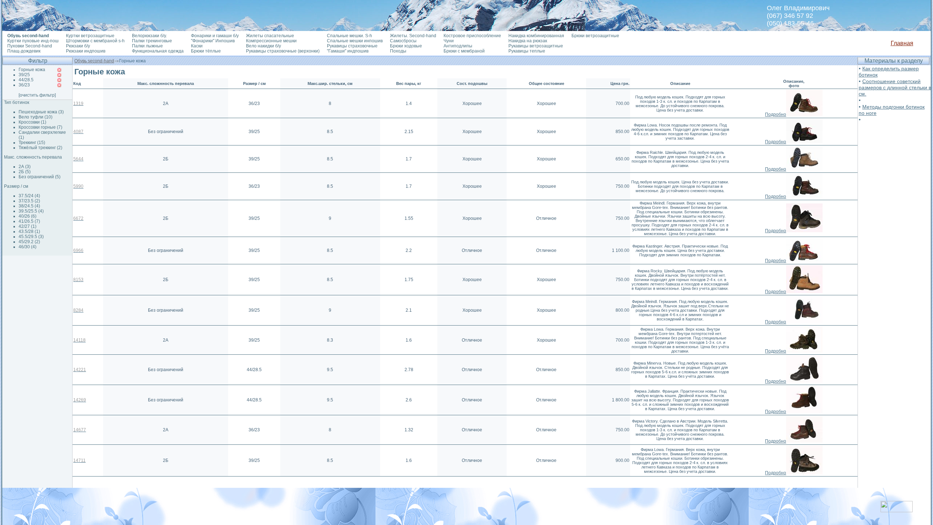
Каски (197, 45)
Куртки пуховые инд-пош (33, 40)
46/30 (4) (27, 246)
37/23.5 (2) (29, 200)
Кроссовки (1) (32, 122)
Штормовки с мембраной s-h (95, 40)
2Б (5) (25, 171)
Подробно (775, 114)
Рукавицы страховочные (352, 45)
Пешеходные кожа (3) (41, 111)
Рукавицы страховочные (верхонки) (283, 51)
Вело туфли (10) (35, 117)
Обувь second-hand (94, 60)
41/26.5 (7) (29, 221)
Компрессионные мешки (271, 40)
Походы (398, 51)
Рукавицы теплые (526, 51)
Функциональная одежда (158, 51)
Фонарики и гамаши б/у (215, 35)
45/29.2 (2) (29, 241)
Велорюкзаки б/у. (149, 35)
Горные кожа (32, 69)
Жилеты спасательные (270, 35)
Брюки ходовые (406, 45)
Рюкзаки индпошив (85, 51)
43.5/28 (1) (29, 231)
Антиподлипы (458, 45)
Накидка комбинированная (536, 35)
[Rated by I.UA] (897, 510)
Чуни (449, 40)
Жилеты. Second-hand (413, 35)
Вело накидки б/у (263, 45)
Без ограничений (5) (39, 176)
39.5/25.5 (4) (31, 211)
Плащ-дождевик (23, 51)
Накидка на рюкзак (527, 40)
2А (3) (25, 166)
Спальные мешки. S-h (349, 35)
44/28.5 (26, 79)
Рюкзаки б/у (78, 45)
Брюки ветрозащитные (595, 35)
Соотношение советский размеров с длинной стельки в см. (895, 87)
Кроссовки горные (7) (40, 127)
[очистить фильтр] (37, 95)
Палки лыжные (147, 45)
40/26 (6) (27, 216)
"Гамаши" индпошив (347, 51)
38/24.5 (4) (29, 206)
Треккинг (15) (32, 142)
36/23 (24, 85)
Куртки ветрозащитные (90, 35)
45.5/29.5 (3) (31, 236)
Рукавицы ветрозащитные (535, 45)
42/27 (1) (27, 226)
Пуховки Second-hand (29, 45)
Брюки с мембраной (464, 51)
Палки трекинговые (152, 40)
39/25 (24, 74)
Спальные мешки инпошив (355, 40)
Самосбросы (403, 40)
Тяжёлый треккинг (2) (40, 147)
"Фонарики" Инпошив (213, 40)
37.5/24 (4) (29, 195)
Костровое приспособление (472, 35)
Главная (902, 43)
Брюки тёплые (206, 51)
